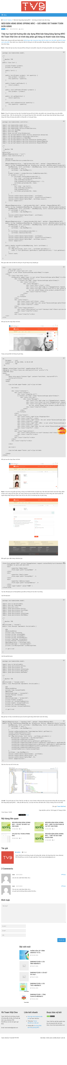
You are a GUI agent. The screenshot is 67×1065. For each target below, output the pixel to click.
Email (25, 852)
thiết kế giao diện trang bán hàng (32, 40)
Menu (5, 15)
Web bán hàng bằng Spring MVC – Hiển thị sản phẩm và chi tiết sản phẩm (54, 824)
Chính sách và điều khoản (53, 1038)
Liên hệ (63, 1038)
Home (4, 20)
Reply (64, 874)
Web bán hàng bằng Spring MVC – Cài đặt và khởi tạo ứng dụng (21, 824)
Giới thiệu (42, 1038)
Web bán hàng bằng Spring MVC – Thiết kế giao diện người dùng (54, 835)
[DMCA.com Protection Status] (51, 1016)
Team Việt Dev (5, 1038)
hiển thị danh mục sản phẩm (49, 40)
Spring (9, 20)
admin (22, 29)
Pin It (27, 815)
